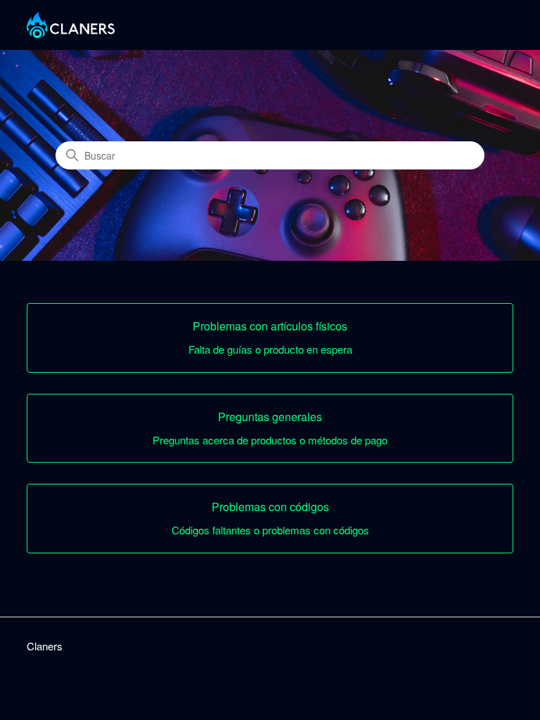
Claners (45, 645)
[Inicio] (71, 25)
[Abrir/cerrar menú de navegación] (488, 25)
